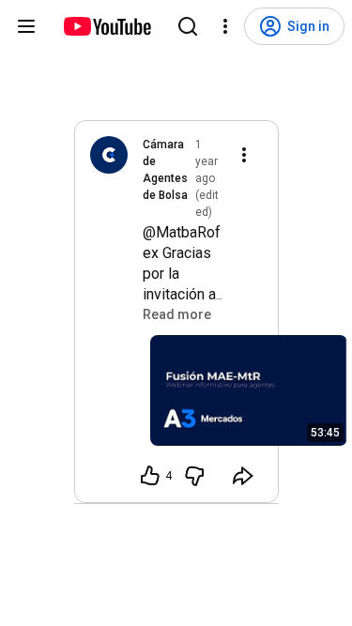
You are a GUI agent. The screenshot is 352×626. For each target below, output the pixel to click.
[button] (177, 314)
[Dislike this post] (194, 476)
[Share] (243, 476)
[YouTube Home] (106, 26)
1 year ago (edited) (207, 178)
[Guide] (26, 26)
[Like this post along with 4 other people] (150, 476)
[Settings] (225, 26)
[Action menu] (244, 155)
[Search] (187, 26)
